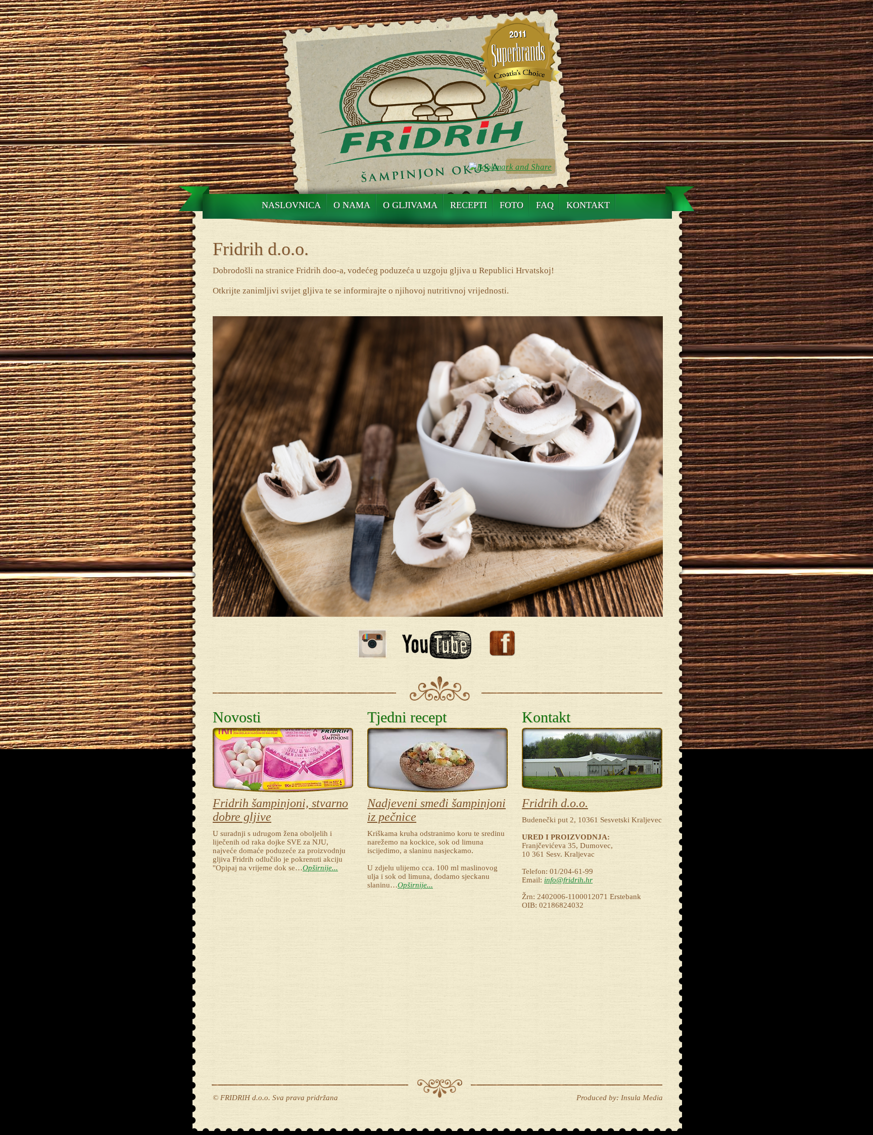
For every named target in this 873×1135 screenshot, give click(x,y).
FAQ (545, 205)
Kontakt (588, 205)
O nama (351, 205)
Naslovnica (291, 205)
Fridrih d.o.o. (555, 803)
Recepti (468, 205)
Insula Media (642, 1098)
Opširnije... (320, 868)
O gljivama (410, 205)
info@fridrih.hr (568, 880)
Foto (511, 205)
